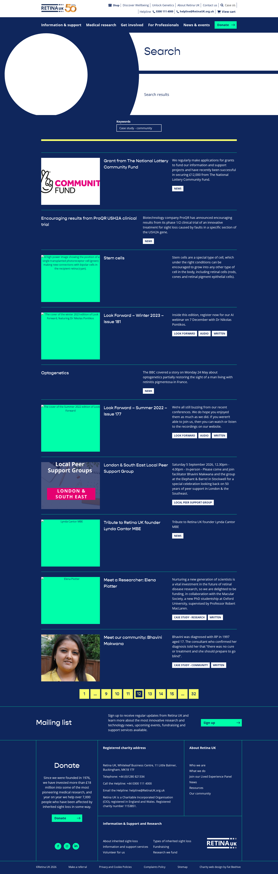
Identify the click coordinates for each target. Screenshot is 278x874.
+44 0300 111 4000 (139, 783)
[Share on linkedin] (76, 846)
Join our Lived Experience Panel (210, 776)
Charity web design (211, 867)
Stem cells (114, 258)
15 (172, 694)
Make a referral (78, 867)
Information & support (61, 24)
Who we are (197, 765)
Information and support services (125, 847)
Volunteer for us (114, 852)
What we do (197, 771)
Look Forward (184, 333)
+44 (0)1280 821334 (131, 776)
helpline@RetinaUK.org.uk (197, 11)
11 (128, 694)
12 (139, 694)
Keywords (123, 122)
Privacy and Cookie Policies (115, 867)
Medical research (101, 24)
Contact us (210, 5)
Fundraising (161, 847)
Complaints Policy (154, 867)
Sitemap (183, 867)
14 (161, 694)
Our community (200, 793)
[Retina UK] (59, 8)
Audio (204, 333)
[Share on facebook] (58, 846)
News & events (196, 24)
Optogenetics (55, 373)
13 (150, 694)
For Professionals (163, 24)
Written (219, 333)
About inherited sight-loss (120, 841)
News (177, 188)
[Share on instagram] (67, 846)
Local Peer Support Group (193, 502)
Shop (116, 5)
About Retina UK (188, 5)
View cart (229, 12)
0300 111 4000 (164, 11)
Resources (196, 788)
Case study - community (191, 665)
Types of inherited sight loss (172, 841)
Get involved (132, 24)
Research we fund (165, 852)
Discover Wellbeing (136, 5)
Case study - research (189, 617)
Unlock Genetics (163, 5)
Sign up (209, 723)
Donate (223, 25)
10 (117, 694)
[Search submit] (222, 5)
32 (193, 694)
